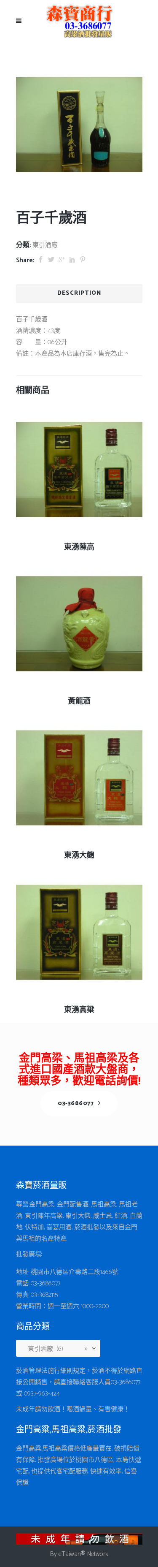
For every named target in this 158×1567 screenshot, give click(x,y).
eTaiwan (70, 1554)
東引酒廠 (45, 245)
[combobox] (61, 1349)
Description (79, 293)
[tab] (79, 293)
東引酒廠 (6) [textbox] (55, 1349)
